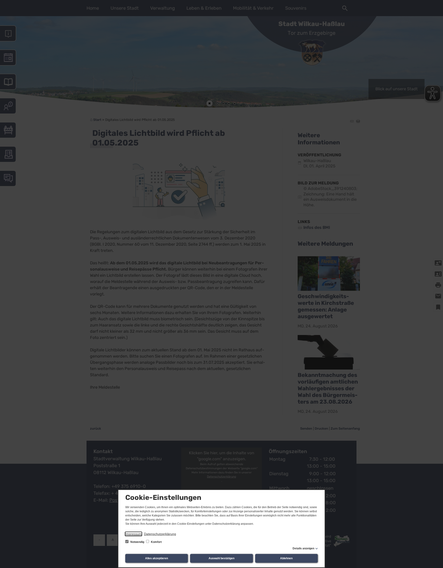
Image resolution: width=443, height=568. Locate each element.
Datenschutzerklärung (160, 534)
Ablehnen (286, 558)
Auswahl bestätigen (221, 558)
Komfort (156, 542)
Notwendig (137, 542)
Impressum (133, 534)
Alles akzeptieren (156, 558)
